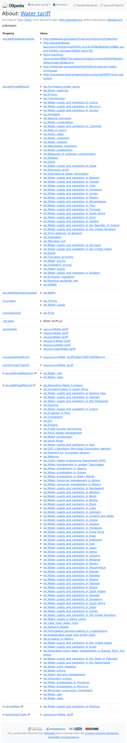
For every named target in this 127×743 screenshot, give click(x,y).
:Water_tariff (58, 365)
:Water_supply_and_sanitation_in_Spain (69, 607)
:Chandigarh (53, 417)
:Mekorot (51, 456)
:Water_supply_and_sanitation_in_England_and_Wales (78, 516)
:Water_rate (52, 373)
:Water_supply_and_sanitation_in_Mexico (70, 197)
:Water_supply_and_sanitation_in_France (70, 102)
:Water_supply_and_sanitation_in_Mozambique (74, 201)
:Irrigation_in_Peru (56, 413)
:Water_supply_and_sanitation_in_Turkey (70, 611)
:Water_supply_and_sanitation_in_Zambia (71, 221)
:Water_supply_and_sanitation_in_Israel (69, 647)
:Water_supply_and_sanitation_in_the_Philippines (75, 401)
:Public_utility (53, 134)
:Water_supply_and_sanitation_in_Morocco (72, 106)
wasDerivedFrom (16, 357)
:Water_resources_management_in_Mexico (72, 484)
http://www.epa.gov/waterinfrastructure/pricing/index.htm (80, 39)
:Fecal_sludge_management (62, 433)
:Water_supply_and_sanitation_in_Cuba (69, 508)
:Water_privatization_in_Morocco (65, 686)
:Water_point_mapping (59, 666)
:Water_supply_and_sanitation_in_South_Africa (74, 213)
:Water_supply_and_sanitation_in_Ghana (70, 520)
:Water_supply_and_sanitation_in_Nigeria (70, 579)
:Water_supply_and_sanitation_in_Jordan (70, 193)
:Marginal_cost (54, 241)
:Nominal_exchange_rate (60, 281)
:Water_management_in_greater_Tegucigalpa (73, 464)
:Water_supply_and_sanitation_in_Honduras (72, 189)
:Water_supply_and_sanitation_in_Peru (69, 205)
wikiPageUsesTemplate (20, 293)
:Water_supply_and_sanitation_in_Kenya (70, 551)
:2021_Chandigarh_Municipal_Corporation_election (77, 448)
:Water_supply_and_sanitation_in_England (71, 273)
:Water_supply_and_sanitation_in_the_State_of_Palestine (80, 658)
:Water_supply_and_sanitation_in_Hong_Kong (73, 532)
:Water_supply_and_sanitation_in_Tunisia (70, 110)
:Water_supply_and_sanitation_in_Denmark (72, 512)
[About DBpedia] (13, 5)
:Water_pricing (54, 261)
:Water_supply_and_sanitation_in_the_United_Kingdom (79, 229)
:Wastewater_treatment (60, 146)
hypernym (12, 313)
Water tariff (35, 13)
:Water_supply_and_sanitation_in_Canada (71, 181)
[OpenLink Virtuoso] (34, 728)
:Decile (49, 253)
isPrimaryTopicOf (16, 365)
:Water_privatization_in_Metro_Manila (68, 476)
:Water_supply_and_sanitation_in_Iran (68, 544)
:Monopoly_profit (56, 170)
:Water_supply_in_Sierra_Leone (64, 619)
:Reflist (49, 293)
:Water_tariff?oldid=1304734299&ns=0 (74, 357)
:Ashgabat (51, 114)
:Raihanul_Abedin (56, 627)
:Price (48, 313)
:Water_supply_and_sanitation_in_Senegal (71, 595)
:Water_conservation (58, 122)
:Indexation (52, 237)
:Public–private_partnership (62, 429)
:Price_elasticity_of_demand (62, 233)
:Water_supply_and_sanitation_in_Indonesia (72, 540)
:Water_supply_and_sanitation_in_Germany (72, 245)
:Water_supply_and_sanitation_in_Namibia (71, 575)
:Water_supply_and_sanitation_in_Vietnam (71, 397)
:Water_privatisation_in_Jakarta (64, 468)
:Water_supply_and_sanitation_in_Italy (69, 444)
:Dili (47, 421)
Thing (27, 20)
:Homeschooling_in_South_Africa (65, 389)
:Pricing (50, 94)
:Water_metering (55, 90)
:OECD (49, 162)
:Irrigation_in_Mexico (58, 639)
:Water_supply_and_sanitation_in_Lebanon (71, 555)
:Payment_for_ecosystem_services (66, 452)
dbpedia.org (115, 20)
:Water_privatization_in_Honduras (66, 682)
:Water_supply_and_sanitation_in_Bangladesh (73, 488)
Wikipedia (49, 733)
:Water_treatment (56, 138)
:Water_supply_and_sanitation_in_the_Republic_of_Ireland (81, 225)
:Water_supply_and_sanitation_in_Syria (69, 217)
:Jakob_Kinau (53, 440)
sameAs (10, 329)
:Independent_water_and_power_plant (69, 635)
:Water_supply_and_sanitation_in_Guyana (71, 524)
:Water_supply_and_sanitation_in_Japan (70, 547)
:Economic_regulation (58, 277)
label (8, 321)
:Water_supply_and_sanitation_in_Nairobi (71, 571)
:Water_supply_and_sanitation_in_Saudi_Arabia (74, 591)
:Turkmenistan (54, 98)
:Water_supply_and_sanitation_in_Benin (69, 496)
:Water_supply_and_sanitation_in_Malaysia (71, 559)
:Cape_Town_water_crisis (60, 623)
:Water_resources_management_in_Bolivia (71, 480)
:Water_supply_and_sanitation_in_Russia (70, 587)
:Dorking (50, 405)
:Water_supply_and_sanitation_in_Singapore (72, 599)
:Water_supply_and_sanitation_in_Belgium (71, 177)
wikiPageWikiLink (16, 86)
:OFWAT (50, 284)
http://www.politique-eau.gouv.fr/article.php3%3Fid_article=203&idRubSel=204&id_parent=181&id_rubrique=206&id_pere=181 (83, 47)
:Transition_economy (58, 257)
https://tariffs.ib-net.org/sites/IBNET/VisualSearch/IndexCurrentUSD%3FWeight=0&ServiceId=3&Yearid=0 (83, 58)
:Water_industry (55, 142)
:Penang (50, 425)
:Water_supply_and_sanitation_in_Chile (69, 185)
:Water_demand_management (64, 674)
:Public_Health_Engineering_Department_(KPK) (74, 460)
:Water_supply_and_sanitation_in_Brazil (69, 504)
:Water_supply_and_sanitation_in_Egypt (69, 166)
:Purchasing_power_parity (61, 86)
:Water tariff (55, 329)
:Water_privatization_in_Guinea (64, 472)
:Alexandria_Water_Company (63, 385)
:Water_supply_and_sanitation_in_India (69, 536)
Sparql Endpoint (113, 5)
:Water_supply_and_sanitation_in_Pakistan (71, 583)
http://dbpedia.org (70, 20)
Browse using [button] (39, 4)
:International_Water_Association (66, 174)
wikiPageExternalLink (18, 39)
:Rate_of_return (55, 130)
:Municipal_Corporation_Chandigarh (68, 690)
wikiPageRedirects (19, 373)
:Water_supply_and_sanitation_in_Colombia (72, 126)
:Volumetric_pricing (57, 265)
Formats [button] (61, 4)
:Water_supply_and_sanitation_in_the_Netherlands (76, 662)
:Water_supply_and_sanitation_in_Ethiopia (71, 706)
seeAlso (12, 706)
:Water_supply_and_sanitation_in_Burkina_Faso (74, 393)
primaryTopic (16, 714)
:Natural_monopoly (57, 118)
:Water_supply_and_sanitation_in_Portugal (71, 209)
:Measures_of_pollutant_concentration (69, 154)
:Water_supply (54, 269)
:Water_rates (53, 377)
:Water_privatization (57, 150)
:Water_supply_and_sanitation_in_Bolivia (70, 500)
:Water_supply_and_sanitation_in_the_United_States (77, 249)
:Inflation (51, 158)
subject (9, 301)
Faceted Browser (87, 5)
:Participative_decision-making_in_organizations (75, 631)
